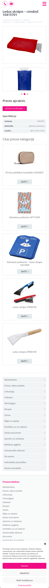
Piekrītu (24, 566)
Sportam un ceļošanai (14, 438)
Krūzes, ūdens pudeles (14, 385)
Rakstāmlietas (10, 379)
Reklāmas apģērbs (12, 444)
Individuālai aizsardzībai (15, 462)
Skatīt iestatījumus (24, 580)
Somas (7, 415)
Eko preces (9, 456)
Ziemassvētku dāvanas (14, 450)
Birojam (8, 409)
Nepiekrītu (24, 573)
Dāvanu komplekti (12, 468)
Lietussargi (9, 391)
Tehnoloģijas (10, 403)
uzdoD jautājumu (14, 108)
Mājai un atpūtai (11, 421)
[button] (45, 544)
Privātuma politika (24, 585)
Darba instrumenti (12, 432)
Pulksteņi (8, 397)
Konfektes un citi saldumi (15, 427)
